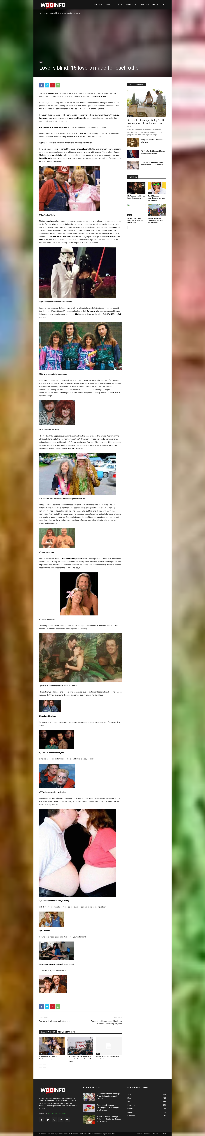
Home (41, 13)
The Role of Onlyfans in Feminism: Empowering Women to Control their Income (80, 1059)
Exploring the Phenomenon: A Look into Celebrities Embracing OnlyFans (106, 1022)
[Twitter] (47, 85)
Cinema (97, 5)
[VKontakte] (60, 1120)
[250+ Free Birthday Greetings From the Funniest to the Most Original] (89, 1097)
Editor (129, 126)
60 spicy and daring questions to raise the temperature (135, 220)
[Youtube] (67, 1120)
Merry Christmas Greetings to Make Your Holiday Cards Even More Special (109, 1119)
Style (118, 5)
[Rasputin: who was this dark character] (133, 142)
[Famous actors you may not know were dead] (109, 1046)
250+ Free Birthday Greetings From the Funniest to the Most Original (108, 1096)
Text (154, 5)
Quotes (143, 5)
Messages (130, 5)
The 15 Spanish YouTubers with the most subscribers (156, 198)
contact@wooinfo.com (57, 1113)
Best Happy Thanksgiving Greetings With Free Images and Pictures (108, 1107)
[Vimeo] (54, 1120)
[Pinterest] (52, 85)
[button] (163, 5)
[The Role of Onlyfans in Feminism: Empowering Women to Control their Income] (80, 1046)
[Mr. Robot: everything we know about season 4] (136, 188)
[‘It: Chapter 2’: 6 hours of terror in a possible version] (133, 154)
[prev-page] (40, 1066)
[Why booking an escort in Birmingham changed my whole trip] (52, 1046)
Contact (163, 1134)
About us (155, 1134)
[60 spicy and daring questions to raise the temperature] (136, 210)
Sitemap (139, 1134)
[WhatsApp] (58, 85)
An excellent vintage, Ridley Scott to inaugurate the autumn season (145, 122)
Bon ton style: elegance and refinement (54, 1021)
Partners (147, 1134)
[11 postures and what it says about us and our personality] (133, 165)
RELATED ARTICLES (48, 1032)
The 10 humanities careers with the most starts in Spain (155, 220)
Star (108, 5)
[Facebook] (41, 85)
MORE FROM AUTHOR (66, 1032)
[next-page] (44, 1066)
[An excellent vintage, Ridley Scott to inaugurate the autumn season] (146, 103)
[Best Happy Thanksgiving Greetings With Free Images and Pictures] (89, 1108)
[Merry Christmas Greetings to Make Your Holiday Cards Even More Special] (89, 1119)
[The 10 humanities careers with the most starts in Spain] (157, 210)
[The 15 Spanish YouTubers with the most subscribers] (157, 188)
